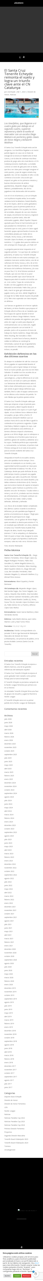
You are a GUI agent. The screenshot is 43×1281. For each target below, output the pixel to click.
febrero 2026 (9, 737)
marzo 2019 (8, 1020)
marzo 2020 (8, 977)
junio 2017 (8, 1087)
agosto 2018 (9, 1045)
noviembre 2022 (10, 868)
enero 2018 (8, 1062)
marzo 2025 (8, 772)
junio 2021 (8, 928)
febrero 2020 (9, 981)
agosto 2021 (9, 921)
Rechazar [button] (26, 1276)
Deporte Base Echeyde (12, 1097)
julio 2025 (8, 758)
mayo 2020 (8, 974)
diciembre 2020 (10, 949)
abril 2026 (8, 730)
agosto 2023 (9, 836)
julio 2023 (8, 839)
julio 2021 (8, 924)
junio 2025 (8, 761)
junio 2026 (8, 722)
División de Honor (11, 1100)
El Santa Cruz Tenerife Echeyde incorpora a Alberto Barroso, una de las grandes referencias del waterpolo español (20, 667)
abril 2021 (8, 935)
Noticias (13, 94)
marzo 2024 (8, 814)
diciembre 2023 (10, 825)
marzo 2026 (8, 733)
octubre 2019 (9, 995)
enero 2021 (8, 946)
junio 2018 (8, 1048)
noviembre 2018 (10, 1034)
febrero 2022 (9, 899)
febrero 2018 (9, 1059)
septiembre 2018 (10, 1041)
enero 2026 (8, 740)
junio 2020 (8, 970)
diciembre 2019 (10, 988)
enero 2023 (8, 861)
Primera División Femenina (14, 1129)
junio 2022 (8, 885)
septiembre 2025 (10, 754)
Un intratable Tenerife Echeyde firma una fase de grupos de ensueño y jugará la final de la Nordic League (21, 694)
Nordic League (9, 1111)
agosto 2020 (9, 963)
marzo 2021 (8, 938)
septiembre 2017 (10, 1077)
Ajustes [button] (7, 1276)
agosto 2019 (9, 1002)
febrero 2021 (9, 942)
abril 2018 (8, 1052)
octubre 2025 (9, 751)
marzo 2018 (8, 1055)
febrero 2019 (9, 1023)
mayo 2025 (8, 765)
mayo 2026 (8, 726)
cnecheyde (11, 92)
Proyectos (8, 1132)
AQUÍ (37, 1263)
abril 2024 (8, 811)
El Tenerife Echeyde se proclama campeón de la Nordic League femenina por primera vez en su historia (21, 685)
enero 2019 (8, 1027)
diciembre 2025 (10, 744)
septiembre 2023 (10, 832)
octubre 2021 (9, 914)
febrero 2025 (9, 776)
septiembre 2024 (10, 793)
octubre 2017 (9, 1073)
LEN (5, 1107)
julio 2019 (8, 1006)
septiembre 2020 (10, 960)
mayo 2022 (8, 889)
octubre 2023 (9, 829)
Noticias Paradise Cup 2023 (14, 1121)
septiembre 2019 (10, 999)
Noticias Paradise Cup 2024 (14, 1125)
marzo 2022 (8, 896)
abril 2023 (8, 850)
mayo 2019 (8, 1013)
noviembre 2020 (10, 953)
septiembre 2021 (10, 917)
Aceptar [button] (17, 1276)
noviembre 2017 (10, 1070)
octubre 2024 (9, 790)
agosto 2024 (9, 797)
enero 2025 (8, 779)
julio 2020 (8, 967)
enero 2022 (8, 903)
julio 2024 (8, 800)
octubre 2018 (9, 1038)
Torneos (7, 1146)
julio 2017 (8, 1084)
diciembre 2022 (10, 864)
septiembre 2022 (10, 875)
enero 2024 (8, 822)
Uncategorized (9, 1150)
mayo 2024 (8, 807)
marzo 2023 (8, 853)
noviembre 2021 (10, 910)
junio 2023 (8, 843)
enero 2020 (8, 984)
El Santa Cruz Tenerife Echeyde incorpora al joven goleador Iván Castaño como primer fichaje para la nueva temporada (20, 676)
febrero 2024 (9, 818)
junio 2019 (8, 1009)
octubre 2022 (9, 871)
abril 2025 (8, 768)
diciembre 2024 (10, 783)
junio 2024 (8, 804)
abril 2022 (8, 892)
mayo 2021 (8, 931)
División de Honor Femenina (14, 1104)
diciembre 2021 (10, 907)
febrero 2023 (9, 857)
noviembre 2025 (10, 747)
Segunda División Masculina (14, 1136)
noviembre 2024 (10, 786)
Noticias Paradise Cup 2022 (14, 1118)
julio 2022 (8, 882)
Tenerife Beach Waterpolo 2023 (16, 1139)
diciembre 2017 (10, 1066)
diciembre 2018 (10, 1031)
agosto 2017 (9, 1080)
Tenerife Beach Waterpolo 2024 (16, 1143)
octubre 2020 (9, 956)
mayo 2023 (8, 846)
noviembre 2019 (10, 992)
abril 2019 (8, 1016)
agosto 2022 (9, 878)
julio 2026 (8, 719)
